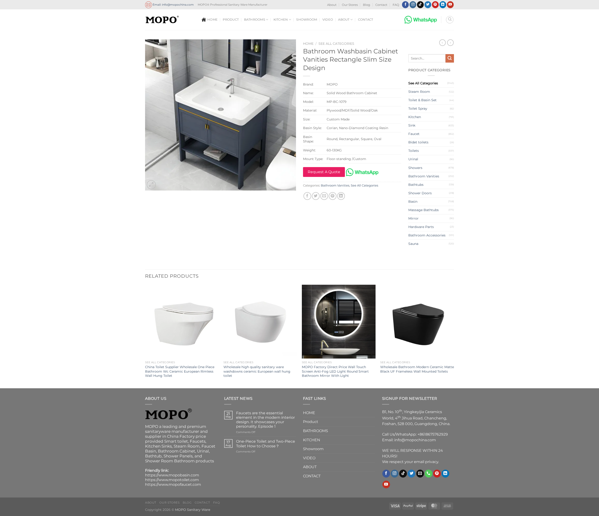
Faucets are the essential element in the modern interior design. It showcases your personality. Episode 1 (265, 420)
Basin (412, 201)
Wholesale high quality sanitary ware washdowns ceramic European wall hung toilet (256, 371)
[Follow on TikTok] (420, 4)
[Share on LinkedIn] (341, 196)
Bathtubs (416, 185)
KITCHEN (281, 19)
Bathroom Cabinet (176, 451)
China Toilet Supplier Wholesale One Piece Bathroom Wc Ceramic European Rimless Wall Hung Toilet (179, 371)
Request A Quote (324, 172)
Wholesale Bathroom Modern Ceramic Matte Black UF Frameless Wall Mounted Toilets (417, 369)
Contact (381, 5)
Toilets (413, 151)
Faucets (197, 441)
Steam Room (419, 92)
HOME (212, 19)
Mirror (413, 218)
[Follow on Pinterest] (435, 4)
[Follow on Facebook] (405, 4)
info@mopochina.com (415, 440)
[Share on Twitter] (316, 196)
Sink (411, 125)
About (331, 5)
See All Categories (336, 43)
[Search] (449, 19)
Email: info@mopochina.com (173, 4)
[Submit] (450, 58)
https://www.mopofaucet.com (173, 484)
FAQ (396, 5)
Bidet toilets (418, 142)
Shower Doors (420, 193)
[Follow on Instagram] (412, 4)
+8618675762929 (432, 434)
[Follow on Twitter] (427, 4)
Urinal (413, 159)
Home (308, 43)
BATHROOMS (254, 19)
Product (231, 19)
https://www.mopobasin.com (172, 475)
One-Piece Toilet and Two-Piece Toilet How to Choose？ (265, 443)
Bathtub (153, 456)
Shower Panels (178, 456)
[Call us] (428, 474)
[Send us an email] (420, 474)
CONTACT (365, 19)
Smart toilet (176, 441)
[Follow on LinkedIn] (442, 4)
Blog (366, 5)
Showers (415, 168)
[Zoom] (151, 184)
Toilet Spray (417, 108)
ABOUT (343, 19)
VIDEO (327, 19)
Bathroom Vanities (335, 185)
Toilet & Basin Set (422, 100)
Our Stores (350, 5)
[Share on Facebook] (307, 196)
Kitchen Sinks (158, 446)
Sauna (413, 244)
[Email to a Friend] (324, 196)
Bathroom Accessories (427, 235)
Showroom (306, 19)
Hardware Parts (421, 227)
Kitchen (414, 117)
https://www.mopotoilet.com (172, 480)
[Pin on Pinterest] (332, 196)
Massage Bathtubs (423, 210)
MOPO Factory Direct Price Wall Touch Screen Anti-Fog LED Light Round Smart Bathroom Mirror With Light (335, 371)
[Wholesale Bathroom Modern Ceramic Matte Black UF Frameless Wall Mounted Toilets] (417, 322)
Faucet (414, 134)
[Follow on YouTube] (450, 4)
